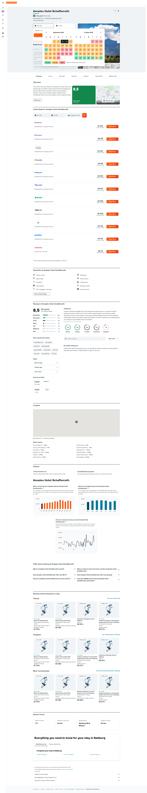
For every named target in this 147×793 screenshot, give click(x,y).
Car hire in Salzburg (68, 754)
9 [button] (58, 45)
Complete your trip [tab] (41, 744)
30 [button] (58, 58)
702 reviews (47, 16)
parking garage (45, 346)
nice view (54, 353)
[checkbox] (41, 382)
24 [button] (62, 54)
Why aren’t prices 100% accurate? (45, 780)
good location (47, 350)
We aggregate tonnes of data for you (46, 777)
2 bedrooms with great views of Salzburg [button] (86, 619)
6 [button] (46, 45)
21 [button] (50, 54)
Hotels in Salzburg (95, 754)
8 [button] (54, 45)
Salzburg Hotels (80, 789)
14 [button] (50, 50)
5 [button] (70, 41)
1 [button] (54, 41)
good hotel (36, 346)
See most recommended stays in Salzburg (108, 671)
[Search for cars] (3, 15)
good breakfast (38, 350)
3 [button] (62, 41)
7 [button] (50, 45)
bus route (55, 350)
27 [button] (46, 58)
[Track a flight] (3, 23)
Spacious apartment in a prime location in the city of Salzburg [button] (85, 692)
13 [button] (46, 50)
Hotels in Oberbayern (69, 789)
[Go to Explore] (3, 20)
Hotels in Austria (59, 789)
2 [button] (58, 41)
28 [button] (50, 58)
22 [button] (54, 54)
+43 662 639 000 (38, 20)
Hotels (42, 789)
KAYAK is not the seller (41, 774)
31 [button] (100, 58)
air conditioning (45, 353)
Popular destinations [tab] (55, 744)
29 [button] (54, 58)
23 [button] (58, 54)
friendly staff (48, 342)
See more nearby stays (113, 598)
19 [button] (70, 50)
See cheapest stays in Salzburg (111, 634)
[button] (3, 3)
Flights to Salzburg (42, 754)
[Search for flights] (3, 8)
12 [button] (70, 45)
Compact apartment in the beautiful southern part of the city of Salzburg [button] (109, 621)
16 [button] (58, 50)
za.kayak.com (36, 789)
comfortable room (38, 342)
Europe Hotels (49, 789)
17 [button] (62, 50)
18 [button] (66, 50)
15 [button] (54, 50)
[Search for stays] (3, 11)
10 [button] (62, 45)
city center (36, 353)
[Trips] (3, 28)
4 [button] (66, 41)
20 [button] (46, 54)
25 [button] (66, 54)
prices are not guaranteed (67, 769)
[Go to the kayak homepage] (11, 3)
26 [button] (70, 54)
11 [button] (66, 45)
